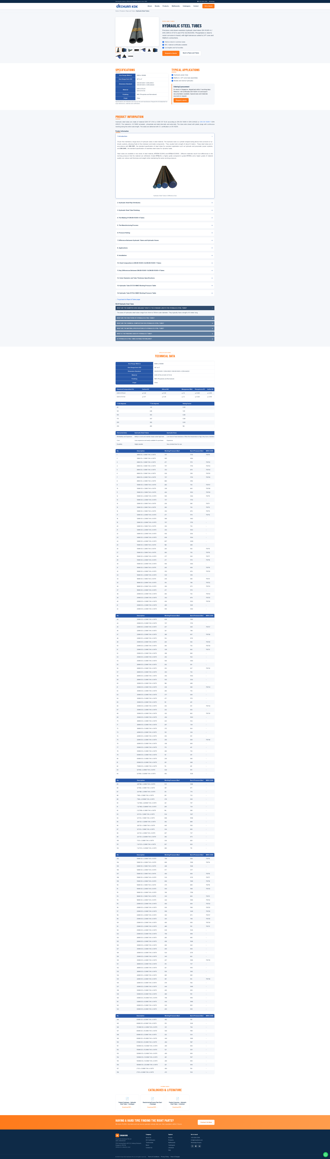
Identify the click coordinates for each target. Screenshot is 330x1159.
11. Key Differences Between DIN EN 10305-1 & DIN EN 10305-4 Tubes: (140, 270)
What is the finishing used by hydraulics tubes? (134, 333)
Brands (157, 6)
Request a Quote (171, 53)
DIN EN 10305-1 (205, 122)
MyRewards (176, 6)
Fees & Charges (175, 1156)
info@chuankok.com (197, 1140)
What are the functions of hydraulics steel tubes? (136, 318)
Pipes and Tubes (130, 11)
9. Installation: (122, 255)
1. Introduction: (122, 136)
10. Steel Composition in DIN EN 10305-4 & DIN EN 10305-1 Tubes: (139, 263)
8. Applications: (122, 248)
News (147, 1145)
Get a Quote (208, 6)
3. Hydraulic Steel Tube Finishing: (128, 210)
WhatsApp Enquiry (196, 1142)
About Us (148, 1137)
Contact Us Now (206, 1122)
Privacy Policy (165, 1156)
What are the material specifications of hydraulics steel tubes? (140, 328)
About (150, 6)
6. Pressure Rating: (123, 233)
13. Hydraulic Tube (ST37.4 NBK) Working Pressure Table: (136, 285)
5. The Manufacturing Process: (127, 225)
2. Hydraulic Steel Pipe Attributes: (129, 203)
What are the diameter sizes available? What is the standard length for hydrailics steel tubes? (152, 308)
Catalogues (187, 6)
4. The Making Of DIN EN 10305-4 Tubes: (131, 218)
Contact (196, 6)
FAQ (169, 1150)
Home (117, 11)
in (199, 1146)
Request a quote (181, 100)
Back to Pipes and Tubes (191, 53)
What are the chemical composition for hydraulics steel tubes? (140, 323)
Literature (171, 1147)
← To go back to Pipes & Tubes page (128, 299)
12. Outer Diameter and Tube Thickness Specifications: (136, 278)
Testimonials (149, 1142)
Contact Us (149, 1147)
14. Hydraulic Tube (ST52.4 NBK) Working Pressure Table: (136, 293)
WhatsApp (211, 1)
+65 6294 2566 (195, 1137)
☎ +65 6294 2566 (202, 1)
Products (166, 6)
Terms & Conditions (153, 1156)
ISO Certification (150, 1140)
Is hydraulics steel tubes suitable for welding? (134, 339)
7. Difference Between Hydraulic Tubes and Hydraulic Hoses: (138, 240)
